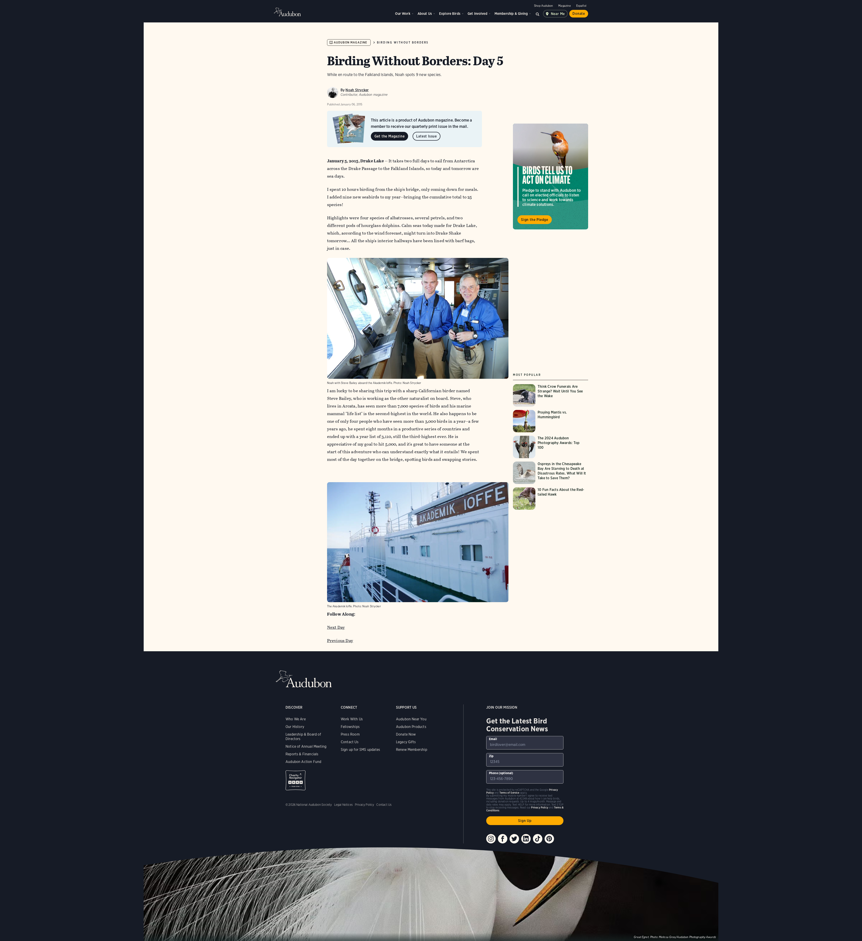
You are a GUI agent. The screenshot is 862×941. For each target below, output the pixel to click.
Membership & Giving (511, 13)
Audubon (287, 12)
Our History (295, 727)
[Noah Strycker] (332, 92)
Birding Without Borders (402, 42)
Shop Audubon (543, 5)
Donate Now (406, 734)
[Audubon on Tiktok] (537, 838)
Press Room (350, 734)
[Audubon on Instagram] (491, 838)
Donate (578, 13)
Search (537, 13)
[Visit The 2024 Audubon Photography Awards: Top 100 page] (550, 447)
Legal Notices (343, 804)
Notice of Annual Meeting (306, 746)
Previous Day (340, 640)
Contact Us (349, 742)
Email (493, 739)
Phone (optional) (501, 773)
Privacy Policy (364, 804)
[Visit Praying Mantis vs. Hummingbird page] (550, 421)
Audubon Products (411, 727)
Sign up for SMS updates (360, 749)
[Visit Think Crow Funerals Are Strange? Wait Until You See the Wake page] (550, 395)
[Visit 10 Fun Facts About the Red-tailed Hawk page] (550, 498)
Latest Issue (426, 136)
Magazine (564, 5)
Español (581, 5)
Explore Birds (449, 13)
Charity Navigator (296, 780)
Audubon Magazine (350, 42)
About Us (425, 13)
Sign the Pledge (534, 219)
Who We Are (296, 719)
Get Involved (477, 13)
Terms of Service (509, 792)
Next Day (336, 627)
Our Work (402, 13)
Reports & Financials (302, 754)
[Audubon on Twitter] (514, 838)
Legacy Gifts (406, 742)
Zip (491, 756)
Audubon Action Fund (303, 762)
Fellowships (350, 727)
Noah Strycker (357, 90)
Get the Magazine (389, 136)
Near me (558, 14)
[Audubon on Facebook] (502, 838)
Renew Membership (411, 749)
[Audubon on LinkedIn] (526, 838)
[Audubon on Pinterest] (549, 838)
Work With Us (352, 719)
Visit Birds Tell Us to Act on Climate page (550, 176)
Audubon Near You (411, 719)
